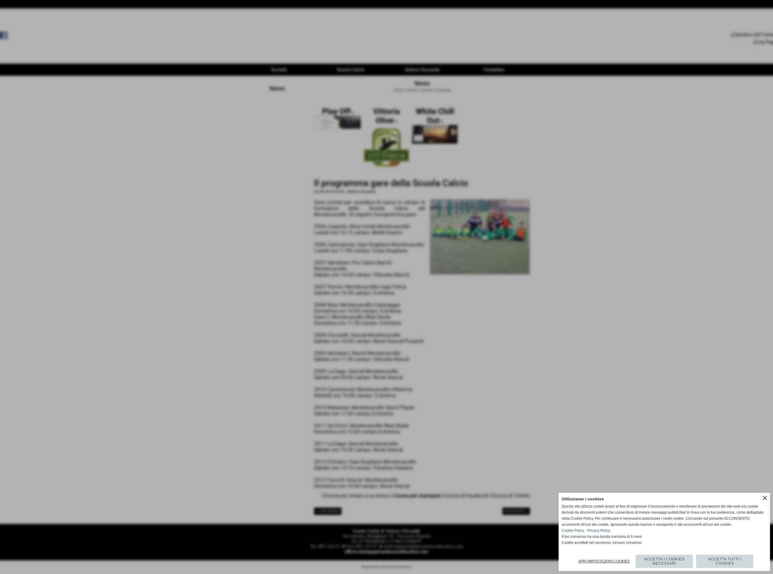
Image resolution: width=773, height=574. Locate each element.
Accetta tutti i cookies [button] (725, 561)
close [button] (764, 498)
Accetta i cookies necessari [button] (664, 561)
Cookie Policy (573, 530)
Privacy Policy (598, 530)
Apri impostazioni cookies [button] (604, 561)
